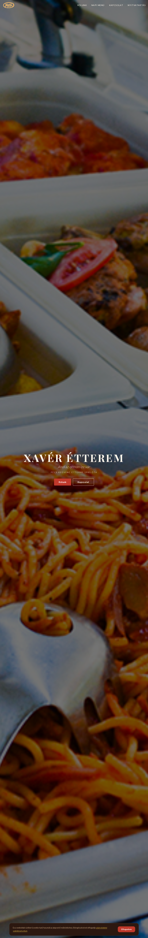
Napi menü (97, 5)
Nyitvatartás (137, 5)
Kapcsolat (116, 5)
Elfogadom (126, 929)
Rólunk (82, 5)
